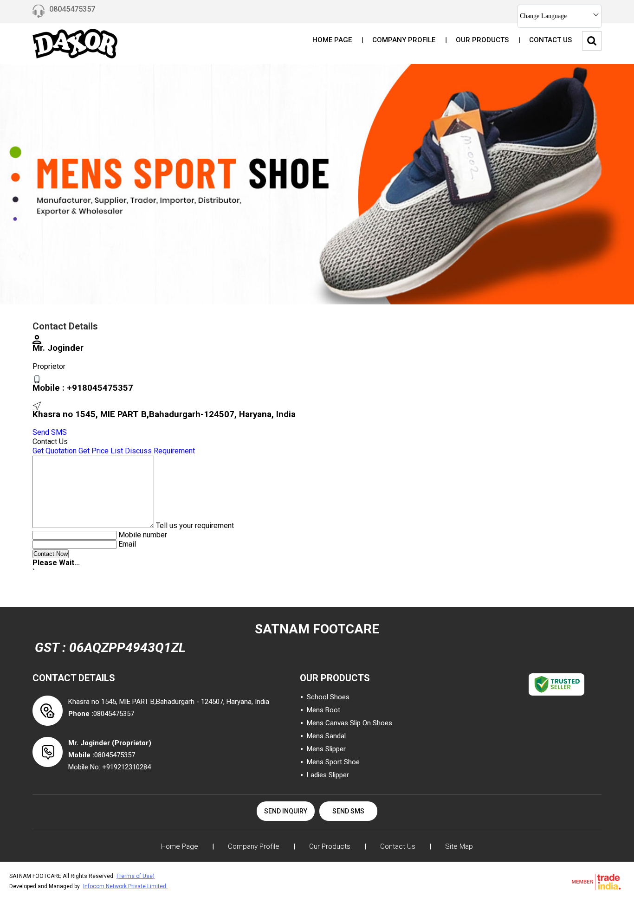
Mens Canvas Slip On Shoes (349, 723)
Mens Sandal (326, 736)
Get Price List (100, 450)
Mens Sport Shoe (333, 762)
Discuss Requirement (160, 450)
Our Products (482, 40)
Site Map (459, 846)
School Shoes (328, 697)
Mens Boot (323, 710)
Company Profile (403, 40)
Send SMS (49, 432)
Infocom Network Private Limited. (125, 886)
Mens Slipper (326, 749)
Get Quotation (54, 450)
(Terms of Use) (135, 876)
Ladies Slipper (328, 775)
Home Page (332, 40)
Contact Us (550, 40)
